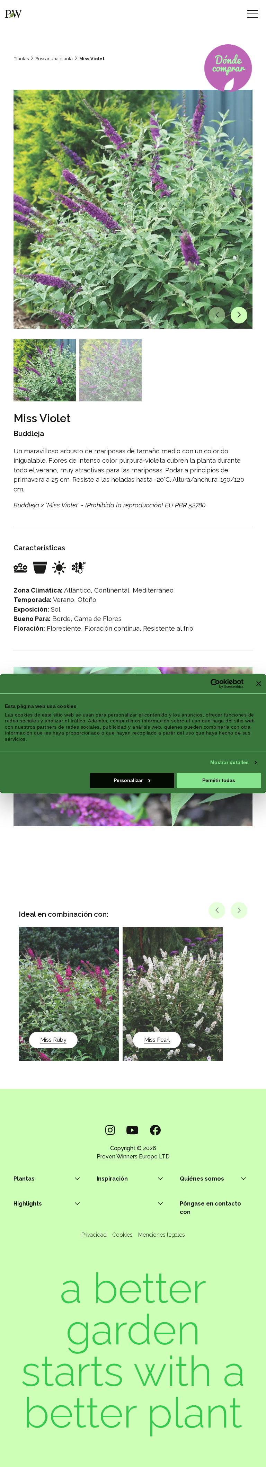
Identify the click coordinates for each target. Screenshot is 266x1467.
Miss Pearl (157, 1040)
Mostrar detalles (229, 762)
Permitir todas (218, 780)
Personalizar (128, 780)
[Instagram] (110, 1130)
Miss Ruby (53, 1040)
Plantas (21, 58)
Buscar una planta (54, 58)
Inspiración (112, 1178)
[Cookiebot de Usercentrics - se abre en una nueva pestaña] (213, 683)
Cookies (122, 1235)
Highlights (28, 1203)
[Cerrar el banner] (258, 683)
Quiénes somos (202, 1178)
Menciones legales (161, 1235)
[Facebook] (155, 1130)
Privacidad (94, 1235)
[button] (217, 315)
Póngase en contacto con (210, 1207)
